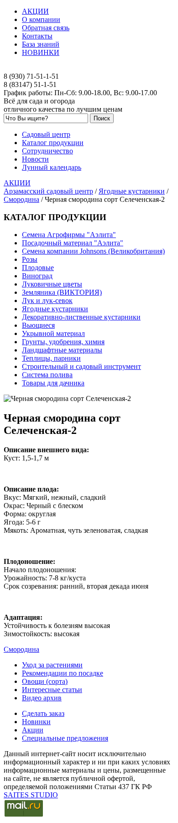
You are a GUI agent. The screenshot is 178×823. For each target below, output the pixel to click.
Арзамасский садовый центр (48, 191)
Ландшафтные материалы (62, 350)
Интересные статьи (52, 689)
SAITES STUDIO (31, 795)
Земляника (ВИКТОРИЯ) (62, 292)
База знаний (40, 44)
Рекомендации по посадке (62, 673)
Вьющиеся (38, 325)
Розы (29, 259)
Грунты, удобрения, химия (63, 342)
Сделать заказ (43, 713)
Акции (32, 730)
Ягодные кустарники (132, 191)
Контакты (37, 36)
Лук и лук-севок (47, 300)
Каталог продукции (53, 142)
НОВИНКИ (40, 52)
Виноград (37, 276)
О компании (41, 19)
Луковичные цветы (52, 284)
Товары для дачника (53, 383)
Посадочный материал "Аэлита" (72, 243)
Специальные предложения (65, 738)
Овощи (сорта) (45, 681)
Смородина (21, 199)
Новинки (36, 722)
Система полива (47, 375)
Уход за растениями (52, 665)
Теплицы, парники (51, 358)
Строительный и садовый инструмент (81, 366)
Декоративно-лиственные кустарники (81, 317)
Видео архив (42, 698)
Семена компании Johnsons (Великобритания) (93, 251)
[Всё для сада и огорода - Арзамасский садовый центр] (89, 68)
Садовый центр (46, 134)
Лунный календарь (51, 167)
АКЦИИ (35, 11)
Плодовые (38, 267)
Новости (35, 159)
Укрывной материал (53, 333)
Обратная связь (45, 28)
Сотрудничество (47, 151)
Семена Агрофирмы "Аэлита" (69, 234)
